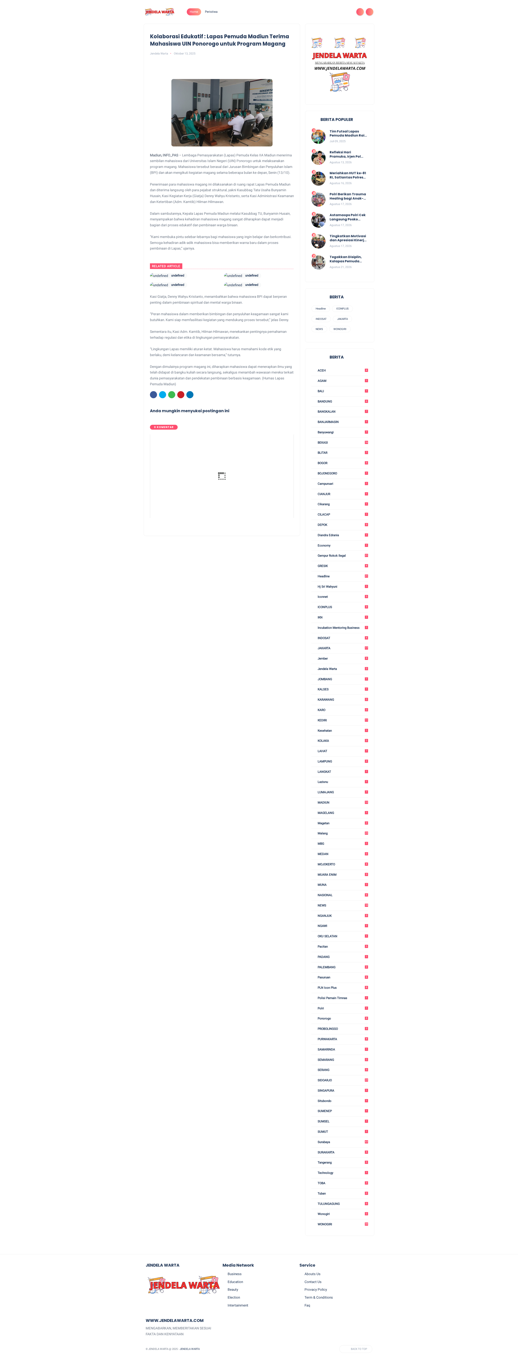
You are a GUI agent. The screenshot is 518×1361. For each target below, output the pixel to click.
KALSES (342, 689)
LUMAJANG (342, 792)
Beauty (233, 1289)
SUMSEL (342, 1121)
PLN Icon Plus (342, 988)
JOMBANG (342, 679)
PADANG (342, 957)
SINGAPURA (342, 1090)
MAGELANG (342, 813)
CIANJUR (342, 494)
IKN (342, 617)
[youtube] (348, 12)
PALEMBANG (342, 967)
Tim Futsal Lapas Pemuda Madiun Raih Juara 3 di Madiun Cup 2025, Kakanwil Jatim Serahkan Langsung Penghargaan (348, 133)
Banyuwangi (342, 432)
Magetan (342, 823)
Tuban (342, 1193)
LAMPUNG (342, 761)
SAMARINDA (342, 1049)
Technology (342, 1173)
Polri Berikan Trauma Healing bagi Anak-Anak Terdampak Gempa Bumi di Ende (348, 196)
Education (235, 1282)
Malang (342, 833)
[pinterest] (335, 12)
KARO (342, 710)
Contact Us (313, 1282)
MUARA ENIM (342, 874)
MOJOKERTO (342, 864)
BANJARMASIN (342, 422)
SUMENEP (342, 1111)
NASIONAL (342, 895)
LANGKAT (342, 772)
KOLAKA (342, 741)
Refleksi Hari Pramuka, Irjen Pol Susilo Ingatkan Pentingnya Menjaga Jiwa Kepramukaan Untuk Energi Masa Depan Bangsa (348, 154)
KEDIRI (342, 720)
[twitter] (322, 12)
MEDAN (342, 854)
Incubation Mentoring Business (342, 628)
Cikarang (342, 504)
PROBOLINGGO (342, 1029)
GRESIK (342, 566)
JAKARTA (342, 318)
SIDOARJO (342, 1080)
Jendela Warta (342, 669)
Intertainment (238, 1305)
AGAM (342, 381)
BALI (342, 391)
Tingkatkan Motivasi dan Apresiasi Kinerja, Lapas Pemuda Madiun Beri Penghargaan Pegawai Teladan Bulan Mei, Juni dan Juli (348, 238)
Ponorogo (342, 1018)
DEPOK (342, 525)
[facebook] (315, 12)
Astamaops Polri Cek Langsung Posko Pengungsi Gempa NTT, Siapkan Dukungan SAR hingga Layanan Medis (348, 217)
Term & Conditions (319, 1297)
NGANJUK (342, 916)
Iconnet (342, 597)
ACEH (342, 370)
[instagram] (341, 12)
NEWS (319, 329)
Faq (307, 1305)
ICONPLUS (342, 308)
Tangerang (342, 1162)
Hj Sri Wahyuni (342, 586)
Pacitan (342, 946)
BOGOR (342, 463)
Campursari (342, 484)
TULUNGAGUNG (342, 1204)
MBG (342, 843)
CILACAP (342, 514)
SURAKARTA (342, 1152)
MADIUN (342, 802)
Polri (342, 1008)
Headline (321, 308)
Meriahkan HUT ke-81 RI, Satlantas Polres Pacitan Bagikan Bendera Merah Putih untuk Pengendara (348, 175)
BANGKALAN (342, 411)
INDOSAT (321, 318)
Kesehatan (342, 730)
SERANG (342, 1070)
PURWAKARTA (342, 1039)
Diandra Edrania (342, 535)
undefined (177, 275)
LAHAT (342, 751)
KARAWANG (342, 699)
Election (234, 1297)
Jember (342, 658)
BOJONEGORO (342, 473)
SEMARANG (342, 1060)
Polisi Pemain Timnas (342, 998)
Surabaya (342, 1142)
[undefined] (159, 275)
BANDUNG (342, 401)
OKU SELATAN (342, 936)
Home (194, 12)
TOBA (342, 1183)
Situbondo (342, 1101)
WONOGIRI (339, 329)
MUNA (342, 885)
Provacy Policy (316, 1289)
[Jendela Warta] (160, 12)
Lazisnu (342, 782)
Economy (342, 545)
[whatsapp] (328, 12)
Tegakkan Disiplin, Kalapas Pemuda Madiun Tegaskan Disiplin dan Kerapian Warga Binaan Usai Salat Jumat (348, 259)
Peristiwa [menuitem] (211, 12)
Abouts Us (313, 1274)
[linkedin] (189, 394)
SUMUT (342, 1132)
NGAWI (342, 926)
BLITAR (342, 453)
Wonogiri (342, 1214)
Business (235, 1274)
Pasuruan (342, 977)
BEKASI (342, 442)
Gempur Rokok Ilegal (342, 555)
